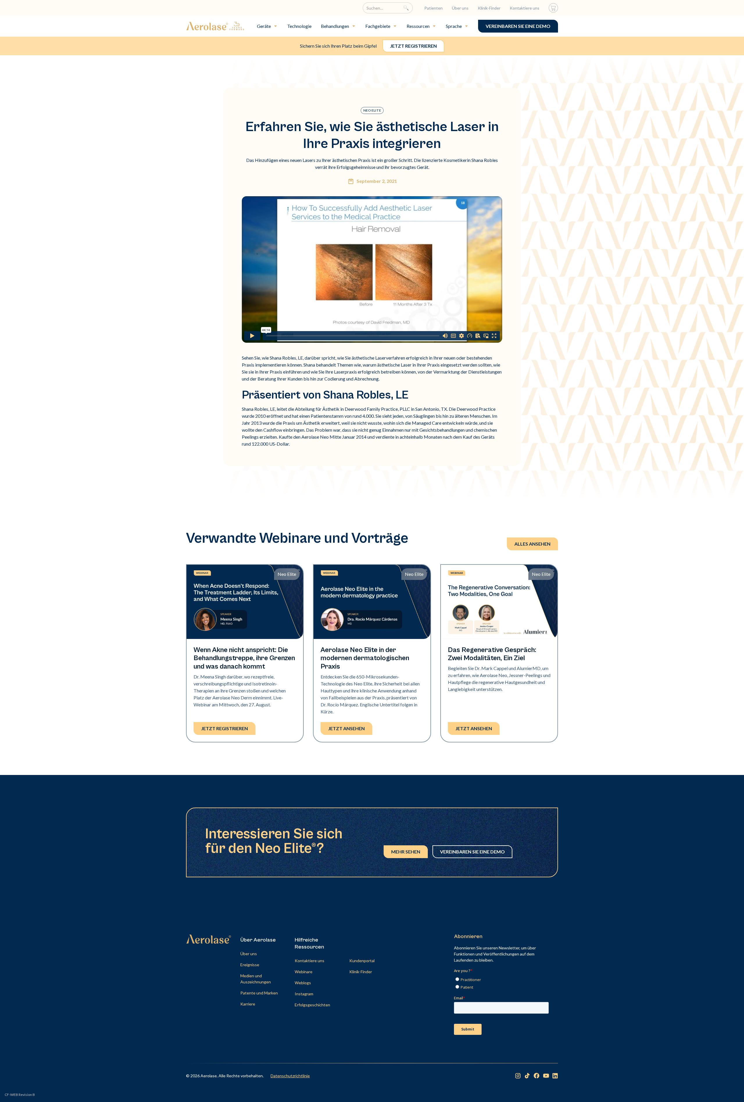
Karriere (247, 1003)
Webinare (303, 971)
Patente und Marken (259, 992)
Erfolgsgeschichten (312, 1004)
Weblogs (303, 982)
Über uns (460, 8)
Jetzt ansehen (346, 728)
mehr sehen (405, 851)
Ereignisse (249, 964)
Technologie (299, 26)
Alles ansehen (532, 543)
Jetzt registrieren (413, 46)
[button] (267, 26)
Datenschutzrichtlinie (290, 1075)
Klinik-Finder (489, 8)
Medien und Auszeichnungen (255, 978)
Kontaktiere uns (524, 8)
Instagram (304, 993)
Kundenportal (362, 960)
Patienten (433, 8)
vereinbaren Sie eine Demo (518, 26)
